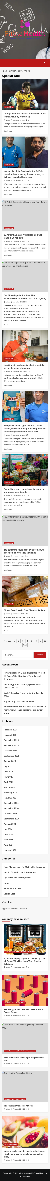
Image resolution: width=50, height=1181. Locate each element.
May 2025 (8, 777)
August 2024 (10, 824)
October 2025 (10, 750)
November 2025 (11, 745)
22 (45, 641)
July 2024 (8, 829)
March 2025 (9, 787)
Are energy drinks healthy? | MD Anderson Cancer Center (23, 686)
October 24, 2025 (18, 614)
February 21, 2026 (19, 1160)
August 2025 (10, 761)
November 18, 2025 (19, 371)
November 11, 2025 (19, 435)
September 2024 (11, 818)
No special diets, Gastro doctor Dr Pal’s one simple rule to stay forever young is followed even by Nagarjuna (24, 174)
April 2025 (8, 782)
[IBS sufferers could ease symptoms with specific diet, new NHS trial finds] (25, 530)
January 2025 (10, 798)
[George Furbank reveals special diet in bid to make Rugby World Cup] (25, 94)
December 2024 (11, 803)
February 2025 (10, 792)
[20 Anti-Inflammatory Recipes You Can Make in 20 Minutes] (25, 215)
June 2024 (8, 834)
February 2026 (10, 729)
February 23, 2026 (19, 1015)
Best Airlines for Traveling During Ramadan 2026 (24, 694)
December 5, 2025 (19, 120)
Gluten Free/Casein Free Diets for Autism (24, 610)
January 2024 (10, 850)
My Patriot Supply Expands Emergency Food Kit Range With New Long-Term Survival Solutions (24, 676)
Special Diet (9, 107)
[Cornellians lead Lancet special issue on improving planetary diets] (25, 470)
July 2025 (8, 766)
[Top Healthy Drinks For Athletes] (25, 1086)
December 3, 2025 (19, 181)
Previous (7, 641)
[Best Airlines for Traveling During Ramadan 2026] (25, 1038)
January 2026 (10, 735)
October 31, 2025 (18, 556)
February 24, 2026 (19, 967)
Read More (8, 131)
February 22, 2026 (19, 1109)
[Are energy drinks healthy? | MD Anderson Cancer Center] (25, 990)
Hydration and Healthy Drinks (17, 877)
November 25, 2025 (19, 302)
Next (25, 645)
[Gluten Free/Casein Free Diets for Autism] (25, 591)
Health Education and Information (20, 872)
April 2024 (8, 845)
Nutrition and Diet (12, 888)
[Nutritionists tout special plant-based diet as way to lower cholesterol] (25, 346)
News (6, 883)
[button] (4, 62)
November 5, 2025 (19, 495)
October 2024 (10, 813)
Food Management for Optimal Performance (24, 867)
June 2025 (8, 771)
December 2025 (11, 740)
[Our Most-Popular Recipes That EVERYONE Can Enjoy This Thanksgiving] (25, 276)
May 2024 (8, 839)
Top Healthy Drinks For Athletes (19, 701)
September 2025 (11, 756)
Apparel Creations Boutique (14, 908)
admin (8, 120)
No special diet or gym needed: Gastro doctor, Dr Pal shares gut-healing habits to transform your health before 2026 (25, 428)
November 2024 (11, 808)
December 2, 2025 (19, 241)
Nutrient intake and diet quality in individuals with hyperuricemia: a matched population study (25, 709)
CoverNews (38, 1173)
